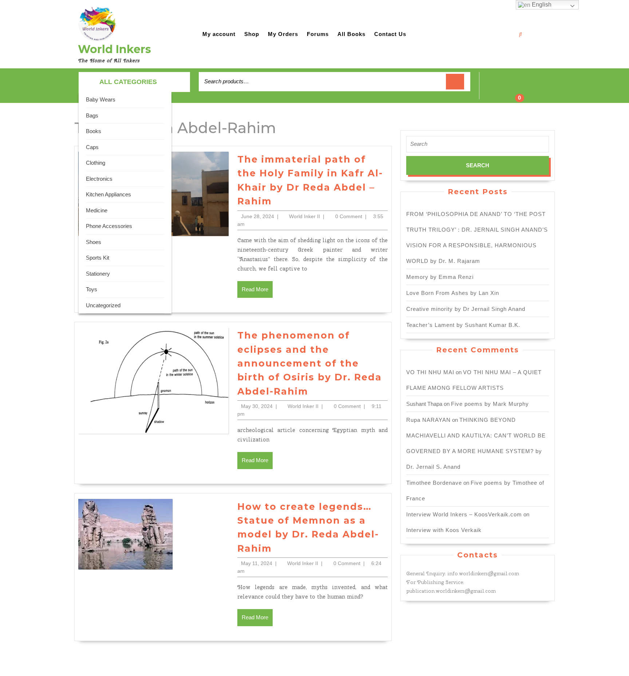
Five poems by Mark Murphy (490, 404)
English (540, 4)
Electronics (99, 179)
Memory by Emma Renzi (440, 277)
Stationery (98, 274)
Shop (251, 34)
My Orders (283, 34)
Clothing (95, 163)
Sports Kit (97, 258)
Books (93, 131)
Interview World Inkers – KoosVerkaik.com (464, 514)
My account (219, 34)
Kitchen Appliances (108, 194)
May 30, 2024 (257, 406)
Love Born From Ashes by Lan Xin (452, 293)
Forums (318, 34)
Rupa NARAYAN (428, 420)
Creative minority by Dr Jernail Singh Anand (465, 309)
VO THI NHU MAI (430, 372)
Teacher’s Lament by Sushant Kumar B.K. (463, 325)
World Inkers (114, 49)
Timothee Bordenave (434, 483)
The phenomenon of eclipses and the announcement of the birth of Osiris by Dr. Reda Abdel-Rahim (309, 363)
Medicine (96, 210)
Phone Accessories (109, 226)
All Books (351, 34)
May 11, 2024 (256, 563)
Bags (92, 115)
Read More (257, 292)
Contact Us (390, 34)
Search (455, 81)
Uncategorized (103, 305)
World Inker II (304, 216)
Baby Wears (100, 99)
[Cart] (515, 90)
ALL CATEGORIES (128, 81)
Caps (92, 147)
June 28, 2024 (257, 216)
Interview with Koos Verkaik (444, 530)
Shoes (93, 242)
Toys (91, 289)
